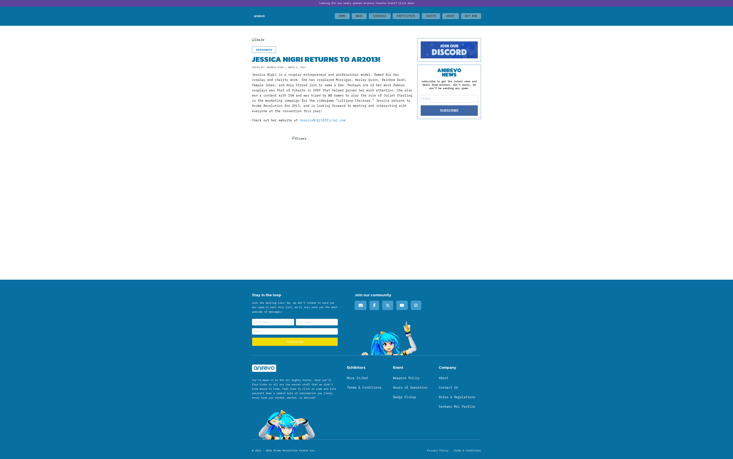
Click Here (406, 3)
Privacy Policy (438, 450)
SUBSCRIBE (449, 110)
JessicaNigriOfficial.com (323, 120)
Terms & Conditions (467, 450)
